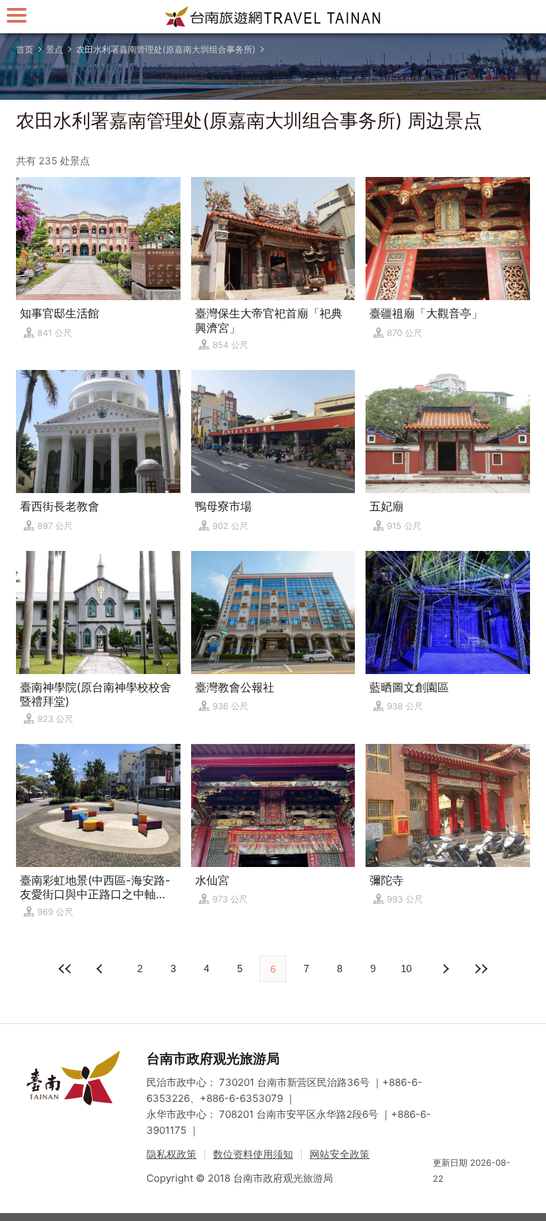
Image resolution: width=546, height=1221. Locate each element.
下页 (101, 969)
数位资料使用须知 (253, 1154)
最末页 (480, 969)
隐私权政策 (171, 1154)
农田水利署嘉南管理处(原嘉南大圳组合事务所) (166, 49)
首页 (24, 49)
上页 (444, 969)
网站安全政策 (340, 1154)
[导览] (16, 15)
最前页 (65, 969)
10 (406, 968)
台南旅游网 (273, 16)
